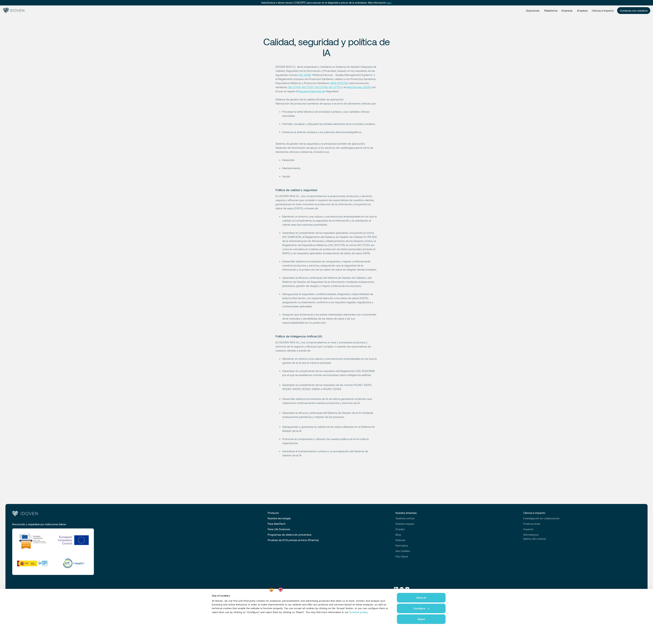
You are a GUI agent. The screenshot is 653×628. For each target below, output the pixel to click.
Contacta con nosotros (634, 10)
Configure (419, 608)
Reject (421, 619)
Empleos (582, 10)
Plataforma (550, 10)
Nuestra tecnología (279, 518)
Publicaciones (531, 523)
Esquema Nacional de (311, 91)
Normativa (402, 545)
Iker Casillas (403, 550)
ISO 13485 (304, 74)
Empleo (400, 529)
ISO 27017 (308, 87)
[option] (281, 590)
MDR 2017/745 (339, 83)
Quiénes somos (405, 518)
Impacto (528, 529)
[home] (13, 10)
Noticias (400, 540)
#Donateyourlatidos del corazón (534, 536)
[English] (281, 590)
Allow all (421, 597)
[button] (533, 10)
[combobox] (272, 590)
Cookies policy (358, 612)
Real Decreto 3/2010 (358, 87)
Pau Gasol (402, 556)
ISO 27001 (294, 87)
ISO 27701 (335, 87)
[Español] (272, 590)
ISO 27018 (321, 87)
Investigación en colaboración (541, 518)
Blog (398, 534)
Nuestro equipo (405, 523)
